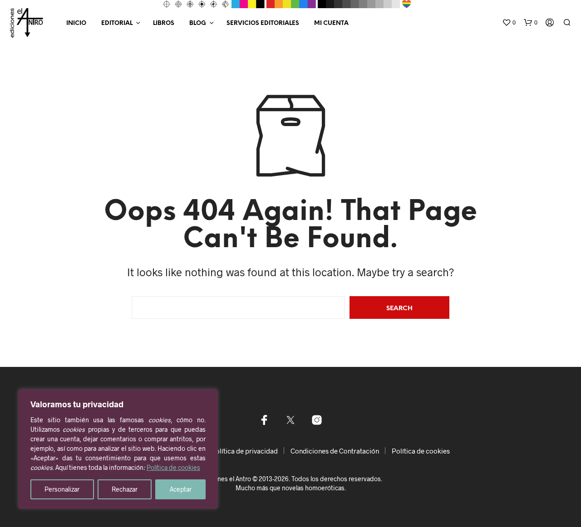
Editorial (117, 23)
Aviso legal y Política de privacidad (225, 451)
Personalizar (61, 489)
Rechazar (125, 489)
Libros (163, 23)
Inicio (76, 23)
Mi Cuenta (331, 23)
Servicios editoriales (262, 23)
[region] (118, 449)
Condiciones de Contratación (334, 451)
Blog (197, 23)
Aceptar (181, 489)
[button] (509, 22)
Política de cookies (173, 467)
